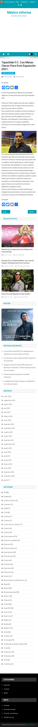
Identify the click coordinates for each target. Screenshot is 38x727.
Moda (6, 584)
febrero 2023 (8, 416)
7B (5, 492)
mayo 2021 (7, 452)
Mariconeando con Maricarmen (14, 580)
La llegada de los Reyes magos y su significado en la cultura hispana (19, 382)
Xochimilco (7, 664)
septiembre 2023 (9, 400)
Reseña (6, 624)
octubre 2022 (8, 432)
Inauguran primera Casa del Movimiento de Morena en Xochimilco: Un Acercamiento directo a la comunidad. (20, 367)
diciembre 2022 (9, 424)
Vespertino (7, 652)
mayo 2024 (7, 396)
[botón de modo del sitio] (31, 54)
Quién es (7, 612)
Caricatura (7, 504)
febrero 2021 (8, 464)
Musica (6, 588)
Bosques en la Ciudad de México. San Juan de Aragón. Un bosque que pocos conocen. (18, 262)
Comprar (7, 520)
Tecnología (7, 640)
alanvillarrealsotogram (23, 266)
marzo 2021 (8, 460)
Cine (5, 512)
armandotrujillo (19, 255)
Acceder (7, 705)
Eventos (6, 560)
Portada (6, 604)
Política (6, 600)
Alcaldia (6, 496)
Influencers (7, 572)
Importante (7, 568)
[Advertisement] (19, 38)
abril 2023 (7, 412)
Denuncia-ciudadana (11, 540)
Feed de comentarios (11, 713)
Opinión (6, 596)
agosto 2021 (8, 448)
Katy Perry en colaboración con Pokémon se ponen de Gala (17, 251)
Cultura (6, 532)
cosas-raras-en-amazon (12, 524)
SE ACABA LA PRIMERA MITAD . (33, 212)
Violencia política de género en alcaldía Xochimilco (16, 375)
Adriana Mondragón (22, 297)
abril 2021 (7, 456)
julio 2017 (7, 480)
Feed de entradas (10, 709)
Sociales (6, 636)
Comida (6, 516)
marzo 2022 (8, 436)
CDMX (6, 508)
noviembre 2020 (9, 476)
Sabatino (7, 628)
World (6, 660)
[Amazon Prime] (17, 324)
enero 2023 (7, 420)
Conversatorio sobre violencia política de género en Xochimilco (20, 359)
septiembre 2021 (9, 444)
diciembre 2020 (9, 472)
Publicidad (24, 2)
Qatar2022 (7, 608)
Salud (6, 632)
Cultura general (9, 536)
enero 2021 (7, 468)
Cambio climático (9, 500)
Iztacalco (7, 576)
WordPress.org (9, 717)
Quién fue (7, 616)
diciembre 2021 (9, 440)
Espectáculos (8, 552)
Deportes (7, 544)
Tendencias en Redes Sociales (14, 644)
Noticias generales (8, 73)
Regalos (6, 620)
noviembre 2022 (9, 428)
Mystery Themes (30, 724)
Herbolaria (7, 564)
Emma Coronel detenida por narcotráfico (16, 294)
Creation (7, 528)
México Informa (19, 12)
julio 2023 (7, 408)
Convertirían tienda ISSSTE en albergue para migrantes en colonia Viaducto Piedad (18, 352)
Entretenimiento (9, 548)
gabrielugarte (19, 77)
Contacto (32, 2)
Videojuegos (8, 656)
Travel (6, 648)
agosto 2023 (8, 404)
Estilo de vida (8, 556)
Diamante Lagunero (7, 212)
